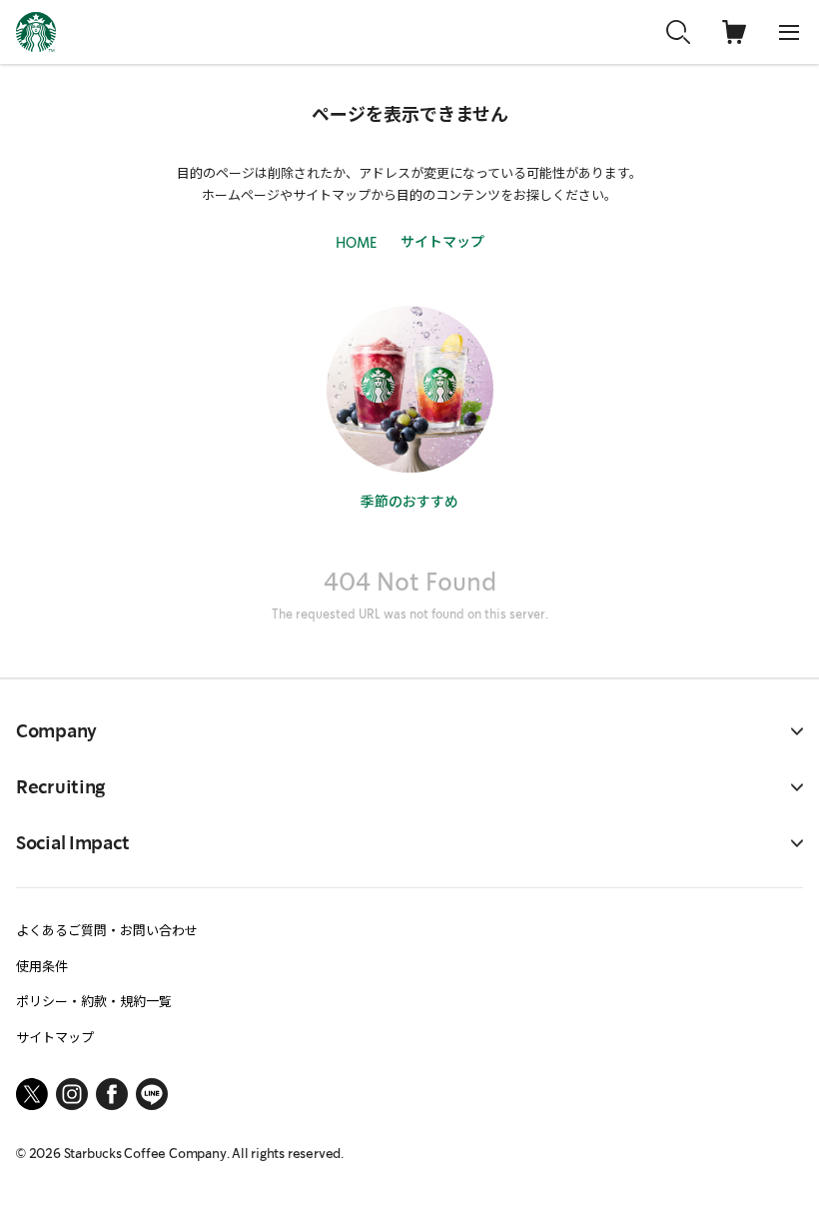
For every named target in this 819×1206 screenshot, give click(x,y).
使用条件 (42, 965)
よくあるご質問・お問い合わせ (107, 929)
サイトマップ (442, 241)
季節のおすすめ (409, 501)
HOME (356, 243)
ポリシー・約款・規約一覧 (94, 1000)
